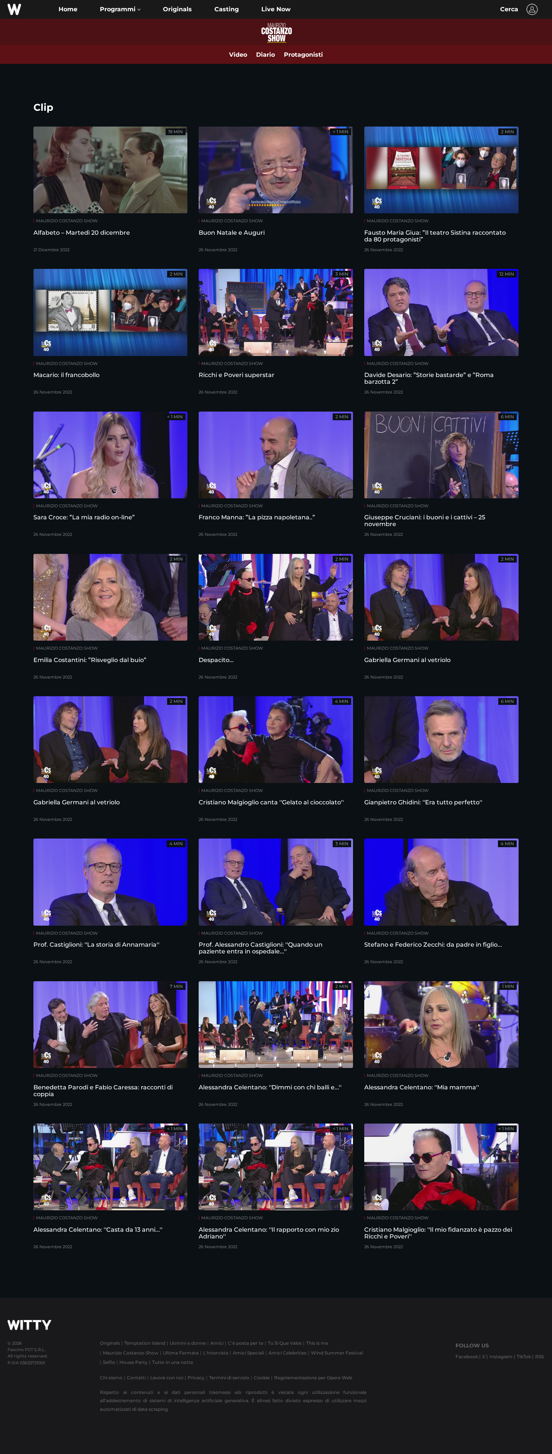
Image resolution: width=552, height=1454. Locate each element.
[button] (120, 9)
